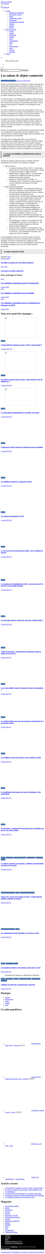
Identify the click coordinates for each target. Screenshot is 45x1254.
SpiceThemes (5, 1249)
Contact (7, 54)
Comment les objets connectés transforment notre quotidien (22, 447)
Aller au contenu (6, 2)
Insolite (7, 1219)
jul (21, 80)
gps (10, 44)
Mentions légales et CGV (13, 1241)
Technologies (30, 857)
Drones (11, 26)
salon (18, 80)
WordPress (14, 1247)
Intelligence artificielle (16, 13)
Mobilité (8, 1225)
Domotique (13, 20)
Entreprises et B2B (15, 14)
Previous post (5, 258)
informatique (13, 41)
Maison (11, 24)
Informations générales (16, 22)
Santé (11, 16)
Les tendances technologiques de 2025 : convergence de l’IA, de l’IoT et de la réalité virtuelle (22, 585)
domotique (12, 35)
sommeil (12, 52)
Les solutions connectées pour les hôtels (17, 293)
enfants (11, 37)
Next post (4, 267)
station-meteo (13, 46)
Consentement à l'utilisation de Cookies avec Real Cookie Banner (22, 1252)
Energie (16, 979)
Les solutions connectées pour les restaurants (20, 283)
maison (11, 33)
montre (11, 31)
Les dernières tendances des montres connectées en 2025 (20, 968)
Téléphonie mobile (15, 18)
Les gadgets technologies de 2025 (12, 516)
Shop (6, 1239)
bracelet (11, 50)
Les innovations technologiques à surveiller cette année (20, 413)
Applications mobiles (8, 892)
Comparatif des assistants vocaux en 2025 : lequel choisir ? (21, 345)
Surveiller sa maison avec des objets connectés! (17, 262)
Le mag (7, 11)
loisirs (11, 42)
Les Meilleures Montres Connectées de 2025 (16, 482)
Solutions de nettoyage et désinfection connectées (18, 985)
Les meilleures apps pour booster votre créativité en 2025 (21, 757)
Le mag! (8, 1238)
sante (11, 48)
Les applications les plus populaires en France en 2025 (20, 933)
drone (11, 39)
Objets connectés (10, 29)
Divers (11, 28)
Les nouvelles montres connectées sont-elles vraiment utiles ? (22, 620)
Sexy (6, 1228)
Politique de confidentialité (14, 1243)
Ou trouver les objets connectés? (12, 271)
